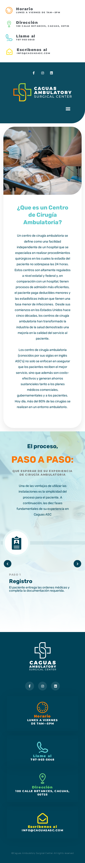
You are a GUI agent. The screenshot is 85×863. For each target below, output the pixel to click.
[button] (68, 108)
